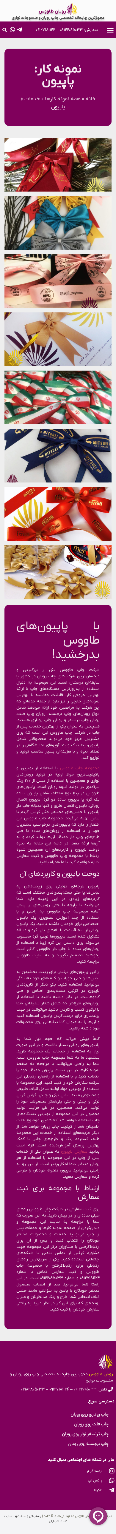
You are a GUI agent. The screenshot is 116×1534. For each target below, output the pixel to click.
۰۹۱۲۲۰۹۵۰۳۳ (71, 30)
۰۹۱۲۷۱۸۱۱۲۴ (45, 30)
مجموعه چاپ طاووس (80, 768)
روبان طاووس (52, 11)
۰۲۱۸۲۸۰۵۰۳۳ (33, 1389)
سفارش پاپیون (74, 1151)
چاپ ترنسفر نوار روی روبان (85, 1434)
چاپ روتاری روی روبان (89, 1414)
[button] (110, 30)
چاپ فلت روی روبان (91, 1424)
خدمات (32, 98)
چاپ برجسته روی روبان (88, 1444)
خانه (90, 98)
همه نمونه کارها (63, 98)
